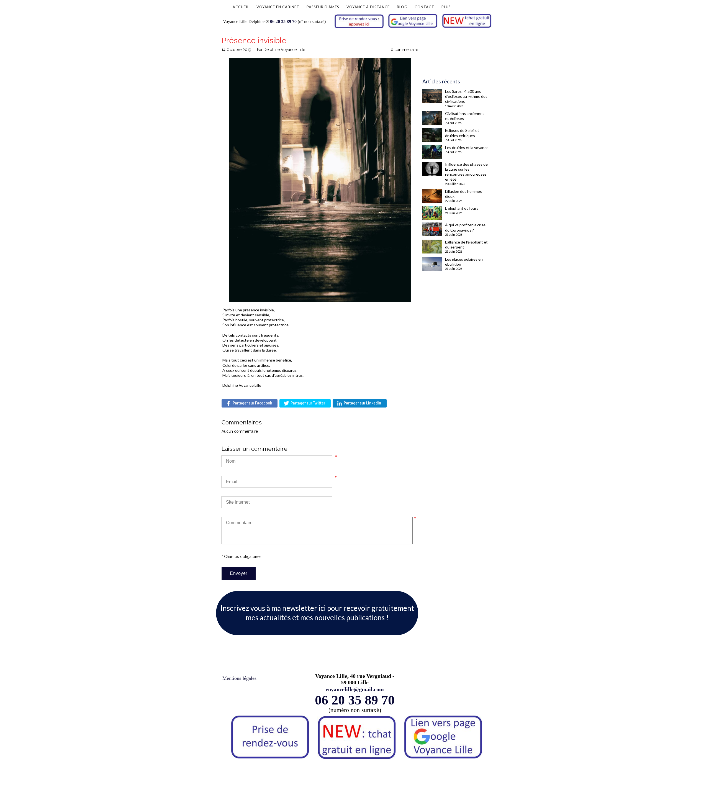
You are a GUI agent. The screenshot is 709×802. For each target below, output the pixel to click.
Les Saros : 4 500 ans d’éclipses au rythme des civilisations (466, 96)
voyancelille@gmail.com (354, 689)
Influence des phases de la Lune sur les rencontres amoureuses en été (466, 172)
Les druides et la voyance (467, 147)
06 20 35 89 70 (283, 21)
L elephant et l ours (461, 208)
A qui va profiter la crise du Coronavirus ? (465, 227)
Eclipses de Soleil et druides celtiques (462, 133)
